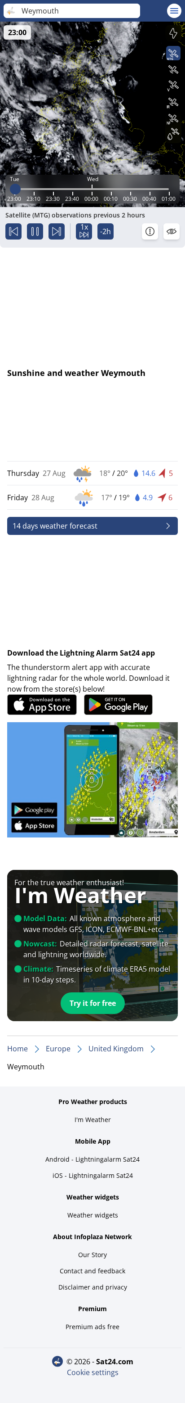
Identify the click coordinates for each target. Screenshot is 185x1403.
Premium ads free (92, 1326)
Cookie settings (93, 1372)
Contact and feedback (92, 1271)
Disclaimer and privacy (92, 1287)
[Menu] (174, 11)
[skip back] (13, 231)
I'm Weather (93, 1119)
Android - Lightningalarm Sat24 (92, 1159)
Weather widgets (92, 1215)
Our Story (92, 1254)
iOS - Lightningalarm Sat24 (93, 1175)
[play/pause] (35, 231)
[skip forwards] (56, 231)
